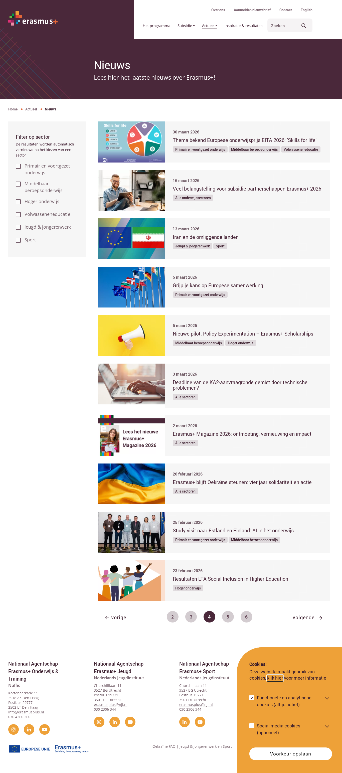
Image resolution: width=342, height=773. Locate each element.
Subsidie (185, 25)
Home (13, 109)
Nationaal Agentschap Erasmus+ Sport (204, 667)
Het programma (156, 25)
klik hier (275, 678)
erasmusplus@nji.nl (110, 704)
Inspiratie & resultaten (244, 25)
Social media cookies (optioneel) (278, 729)
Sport (30, 240)
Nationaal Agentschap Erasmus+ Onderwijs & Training (33, 671)
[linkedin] (29, 729)
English (306, 10)
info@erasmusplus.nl (26, 712)
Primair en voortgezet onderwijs (47, 169)
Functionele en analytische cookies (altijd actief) (284, 701)
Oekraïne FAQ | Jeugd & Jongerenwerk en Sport (192, 746)
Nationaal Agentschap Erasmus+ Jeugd (118, 667)
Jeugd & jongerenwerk (48, 227)
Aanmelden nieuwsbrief (252, 10)
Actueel (209, 25)
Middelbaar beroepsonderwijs (44, 187)
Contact (285, 10)
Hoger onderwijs (42, 201)
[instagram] (13, 729)
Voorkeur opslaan (290, 754)
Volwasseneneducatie (47, 214)
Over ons (218, 10)
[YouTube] (44, 729)
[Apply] (304, 25)
